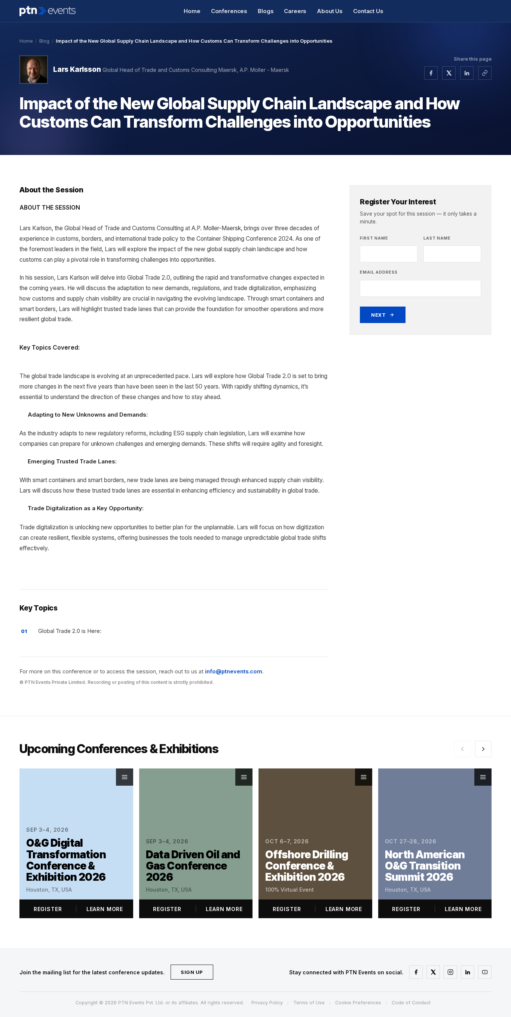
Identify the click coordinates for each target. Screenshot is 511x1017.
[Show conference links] (124, 777)
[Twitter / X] (433, 972)
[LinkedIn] (467, 972)
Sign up (192, 972)
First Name (374, 238)
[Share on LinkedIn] (467, 73)
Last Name (437, 238)
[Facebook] (416, 972)
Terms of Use (309, 1002)
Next (378, 315)
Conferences (229, 11)
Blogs (265, 11)
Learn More (104, 909)
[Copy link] (485, 73)
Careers (295, 11)
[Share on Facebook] (431, 73)
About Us (330, 11)
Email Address (378, 272)
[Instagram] (450, 972)
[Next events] (483, 749)
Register (48, 909)
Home (192, 11)
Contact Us (368, 11)
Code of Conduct (411, 1002)
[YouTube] (485, 972)
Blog (44, 41)
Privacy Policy (267, 1002)
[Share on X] (449, 73)
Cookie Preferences (358, 1002)
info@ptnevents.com (233, 671)
